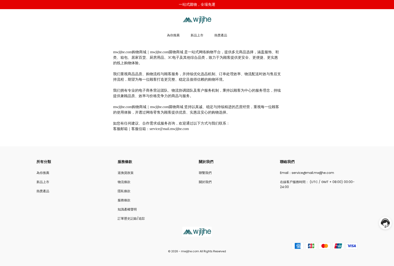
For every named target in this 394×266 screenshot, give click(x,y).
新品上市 (197, 35)
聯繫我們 (205, 172)
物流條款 (124, 182)
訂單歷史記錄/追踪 (131, 218)
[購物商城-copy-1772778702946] (197, 19)
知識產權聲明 (127, 209)
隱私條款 (124, 191)
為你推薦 (173, 35)
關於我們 (205, 182)
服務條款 (124, 200)
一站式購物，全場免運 (197, 4)
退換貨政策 (126, 172)
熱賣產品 (220, 35)
